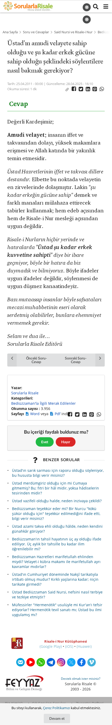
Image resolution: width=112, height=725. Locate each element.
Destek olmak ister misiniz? (80, 678)
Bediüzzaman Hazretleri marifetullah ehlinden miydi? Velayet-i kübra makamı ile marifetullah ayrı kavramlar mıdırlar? (56, 561)
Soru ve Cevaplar (36, 32)
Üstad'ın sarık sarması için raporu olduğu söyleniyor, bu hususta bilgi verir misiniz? (58, 473)
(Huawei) (84, 646)
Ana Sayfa (10, 32)
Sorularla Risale (25, 392)
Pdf (58, 413)
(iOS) (69, 646)
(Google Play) (51, 646)
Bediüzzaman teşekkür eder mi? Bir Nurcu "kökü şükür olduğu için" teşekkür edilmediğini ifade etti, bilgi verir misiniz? (56, 513)
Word (35, 413)
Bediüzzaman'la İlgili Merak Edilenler (43, 403)
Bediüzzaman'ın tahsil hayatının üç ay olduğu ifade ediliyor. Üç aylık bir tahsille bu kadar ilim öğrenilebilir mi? (56, 544)
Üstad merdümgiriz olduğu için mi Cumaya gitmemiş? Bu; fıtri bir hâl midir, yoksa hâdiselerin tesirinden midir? (55, 488)
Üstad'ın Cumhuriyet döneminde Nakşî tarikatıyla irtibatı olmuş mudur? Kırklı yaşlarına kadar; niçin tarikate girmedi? (55, 579)
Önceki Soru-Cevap (36, 360)
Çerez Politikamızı (56, 708)
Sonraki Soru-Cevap (75, 360)
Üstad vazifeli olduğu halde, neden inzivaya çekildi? (57, 500)
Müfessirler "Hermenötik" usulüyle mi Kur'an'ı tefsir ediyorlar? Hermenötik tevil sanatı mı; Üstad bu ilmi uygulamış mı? (57, 609)
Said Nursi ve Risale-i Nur (73, 32)
